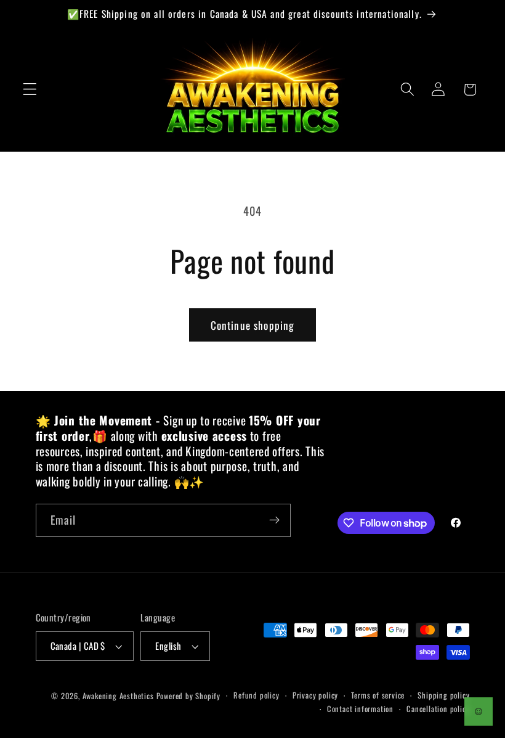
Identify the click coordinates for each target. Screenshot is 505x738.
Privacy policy (315, 695)
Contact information (360, 709)
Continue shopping (253, 325)
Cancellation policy (437, 709)
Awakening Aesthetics (118, 696)
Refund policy (256, 695)
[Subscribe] (274, 520)
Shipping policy (443, 695)
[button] (30, 89)
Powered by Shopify (188, 696)
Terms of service (378, 695)
